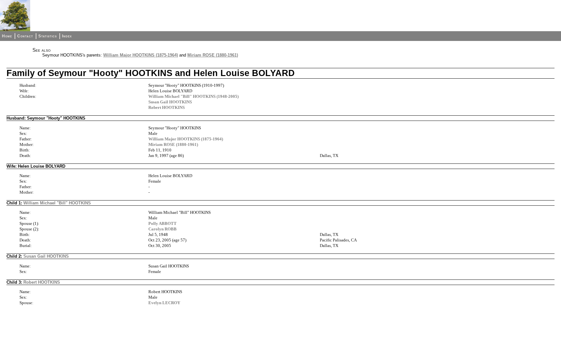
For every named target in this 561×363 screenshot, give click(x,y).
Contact (25, 36)
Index (67, 36)
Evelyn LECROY (164, 302)
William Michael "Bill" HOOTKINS (57, 203)
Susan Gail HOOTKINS (170, 101)
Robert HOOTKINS (166, 107)
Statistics (47, 36)
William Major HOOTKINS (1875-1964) (140, 55)
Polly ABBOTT (162, 223)
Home (7, 36)
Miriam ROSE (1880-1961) (212, 55)
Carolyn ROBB (162, 229)
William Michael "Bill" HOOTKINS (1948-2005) (193, 96)
